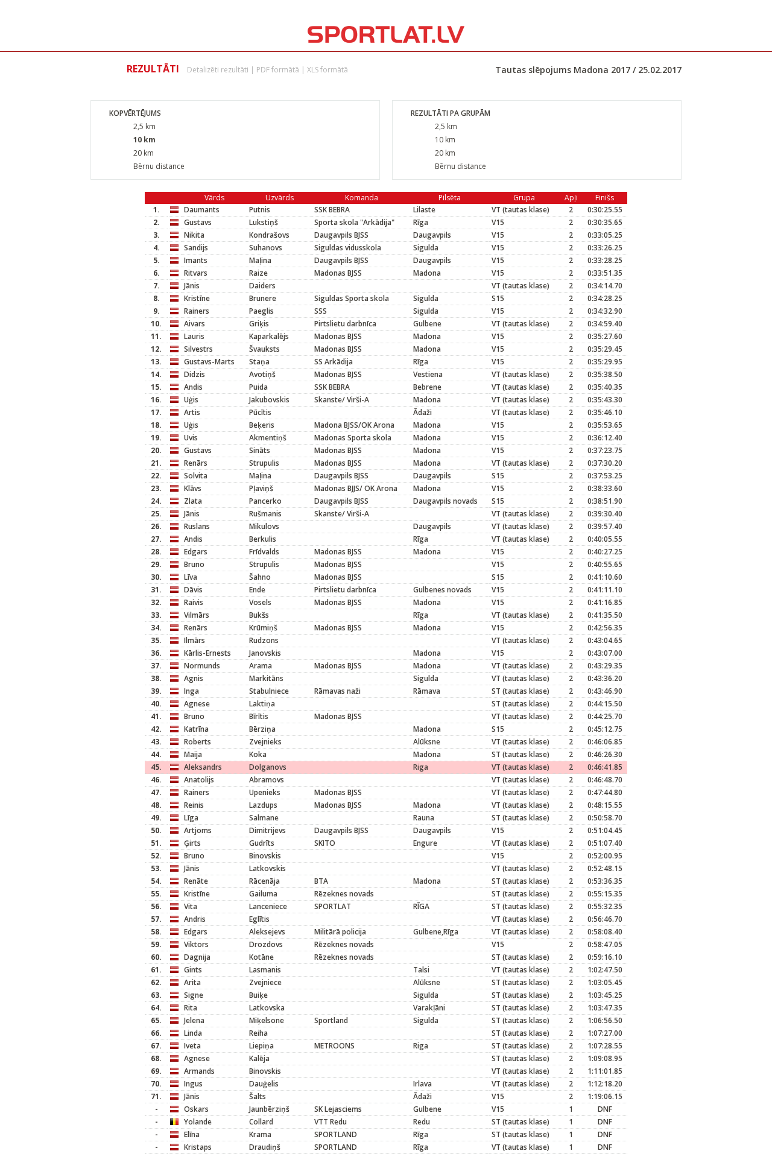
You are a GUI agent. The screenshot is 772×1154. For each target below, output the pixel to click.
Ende (257, 590)
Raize (258, 273)
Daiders (262, 286)
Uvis (191, 438)
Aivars (194, 324)
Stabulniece (269, 691)
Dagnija (197, 957)
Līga (191, 818)
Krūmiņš (263, 628)
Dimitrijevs (267, 830)
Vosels (260, 602)
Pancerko (265, 501)
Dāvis (193, 590)
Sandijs (196, 248)
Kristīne (197, 298)
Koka (258, 754)
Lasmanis (265, 970)
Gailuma (263, 894)
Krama (260, 1134)
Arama (260, 666)
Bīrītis (258, 716)
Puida (258, 387)
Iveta (192, 1046)
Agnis (193, 678)
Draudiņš (264, 1147)
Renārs (195, 463)
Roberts (197, 742)
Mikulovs (264, 526)
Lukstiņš (263, 222)
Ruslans (197, 526)
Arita (192, 982)
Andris (195, 919)
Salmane (264, 818)
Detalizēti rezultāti (217, 70)
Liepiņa (261, 1046)
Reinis (194, 805)
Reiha (258, 1033)
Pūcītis (260, 412)
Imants (195, 260)
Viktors (196, 944)
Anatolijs (199, 780)
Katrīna (196, 729)
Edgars (195, 552)
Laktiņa (262, 704)
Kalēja (259, 1058)
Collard (261, 1122)
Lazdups (263, 805)
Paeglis (261, 311)
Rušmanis (265, 514)
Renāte (196, 881)
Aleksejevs (267, 932)
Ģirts (192, 843)
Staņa (259, 362)
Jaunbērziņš (269, 1109)
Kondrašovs (269, 235)
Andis (193, 387)
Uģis (191, 400)
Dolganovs (267, 767)
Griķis (259, 324)
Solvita (195, 476)
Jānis (192, 286)
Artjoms (198, 830)
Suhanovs (265, 248)
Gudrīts (261, 843)
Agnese (197, 704)
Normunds (202, 666)
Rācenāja (264, 881)
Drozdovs (266, 944)
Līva (190, 577)
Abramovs (266, 780)
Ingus (193, 1084)
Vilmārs (196, 615)
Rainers (196, 311)
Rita (190, 1008)
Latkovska (267, 1008)
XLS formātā (327, 70)
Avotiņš (262, 374)
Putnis (259, 209)
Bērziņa (262, 729)
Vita (190, 906)
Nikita (194, 235)
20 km (143, 153)
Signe (193, 995)
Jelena (194, 1020)
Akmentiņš (267, 438)
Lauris (194, 336)
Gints (193, 970)
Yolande (198, 1122)
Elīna (192, 1134)
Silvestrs (198, 349)
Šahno (260, 577)
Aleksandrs (203, 767)
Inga (191, 691)
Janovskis (265, 653)
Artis (192, 412)
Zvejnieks (265, 742)
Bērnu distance (159, 166)
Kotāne (261, 957)
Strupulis (264, 463)
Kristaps (198, 1147)
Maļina (260, 260)
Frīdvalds (264, 552)
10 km (144, 140)
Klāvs (192, 488)
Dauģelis (264, 1084)
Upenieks (264, 792)
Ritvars (195, 273)
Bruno (194, 564)
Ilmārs (194, 640)
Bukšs (259, 615)
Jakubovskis (269, 400)
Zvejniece (265, 982)
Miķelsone (266, 1020)
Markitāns (266, 678)
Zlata (193, 501)
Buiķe (258, 995)
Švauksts (264, 349)
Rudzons (264, 640)
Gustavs (198, 222)
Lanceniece (268, 906)
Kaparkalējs (269, 336)
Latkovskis (267, 868)
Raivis (193, 602)
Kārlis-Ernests (207, 653)
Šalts (257, 1096)
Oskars (196, 1109)
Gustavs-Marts (209, 362)
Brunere (262, 298)
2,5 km (144, 126)
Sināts (259, 450)
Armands (199, 1071)
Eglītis (259, 919)
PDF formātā (277, 70)
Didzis (194, 374)
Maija (193, 754)
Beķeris (261, 425)
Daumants (202, 209)
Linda (193, 1033)
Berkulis (262, 539)
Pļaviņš (261, 488)
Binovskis (265, 856)
